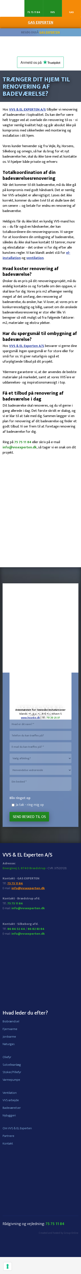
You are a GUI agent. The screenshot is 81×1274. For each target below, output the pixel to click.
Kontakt (8, 1143)
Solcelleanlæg (12, 1064)
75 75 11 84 (22, 442)
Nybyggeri (9, 1115)
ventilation (35, 258)
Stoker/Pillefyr (12, 1072)
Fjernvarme (10, 1029)
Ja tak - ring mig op (30, 805)
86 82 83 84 (36, 929)
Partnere (8, 1136)
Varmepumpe (11, 1079)
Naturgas (9, 1044)
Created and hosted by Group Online (58, 1232)
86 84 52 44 (16, 929)
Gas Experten (49, 32)
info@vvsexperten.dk (20, 447)
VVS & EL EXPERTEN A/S (27, 110)
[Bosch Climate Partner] (40, 624)
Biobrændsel (11, 1021)
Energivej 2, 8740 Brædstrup (24, 868)
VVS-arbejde (11, 1100)
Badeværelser (12, 1108)
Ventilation (10, 1093)
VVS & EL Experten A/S (26, 346)
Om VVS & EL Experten (17, 1128)
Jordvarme (9, 1036)
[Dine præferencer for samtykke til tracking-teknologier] (7, 1266)
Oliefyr (7, 1057)
